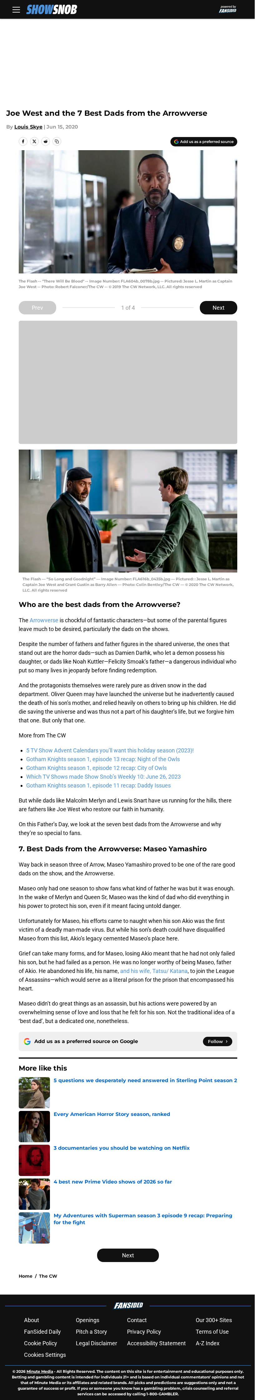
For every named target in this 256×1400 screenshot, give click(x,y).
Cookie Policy (40, 1343)
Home (25, 1276)
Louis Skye (28, 127)
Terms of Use (212, 1331)
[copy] (56, 141)
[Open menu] (16, 9)
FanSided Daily (42, 1331)
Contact (137, 1320)
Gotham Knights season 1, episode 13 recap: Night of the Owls (103, 759)
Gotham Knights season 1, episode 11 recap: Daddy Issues (98, 785)
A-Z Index (207, 1343)
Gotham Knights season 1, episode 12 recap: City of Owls (96, 768)
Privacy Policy (144, 1331)
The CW (48, 1276)
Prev (37, 307)
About (31, 1320)
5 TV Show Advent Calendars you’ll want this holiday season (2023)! (110, 750)
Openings (87, 1320)
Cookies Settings (45, 1355)
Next (218, 307)
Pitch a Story (91, 1331)
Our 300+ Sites (214, 1320)
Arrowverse (44, 620)
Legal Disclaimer (96, 1343)
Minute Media (40, 1371)
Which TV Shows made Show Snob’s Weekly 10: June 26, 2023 (103, 776)
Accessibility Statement (156, 1343)
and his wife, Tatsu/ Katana (154, 971)
